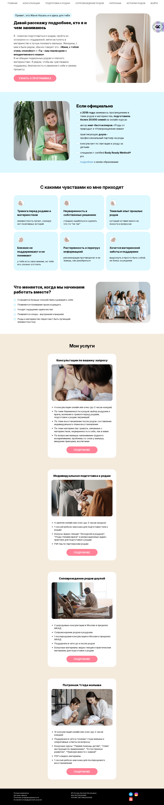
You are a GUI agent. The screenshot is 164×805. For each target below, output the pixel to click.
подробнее (86, 161)
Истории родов (136, 3)
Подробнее (82, 449)
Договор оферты (20, 795)
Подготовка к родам (57, 3)
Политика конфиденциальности (26, 797)
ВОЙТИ (154, 3)
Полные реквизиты (21, 793)
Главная (12, 3)
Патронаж (115, 3)
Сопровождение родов (89, 3)
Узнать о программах (35, 78)
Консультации (31, 3)
